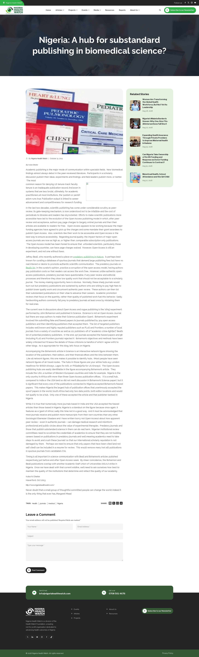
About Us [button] (134, 10)
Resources (109, 10)
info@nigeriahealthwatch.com (54, 593)
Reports (122, 10)
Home (48, 10)
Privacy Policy (167, 653)
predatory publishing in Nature (88, 257)
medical (51, 503)
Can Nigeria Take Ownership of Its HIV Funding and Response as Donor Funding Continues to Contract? (155, 158)
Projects (77, 618)
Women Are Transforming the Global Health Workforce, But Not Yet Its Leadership (154, 103)
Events (76, 609)
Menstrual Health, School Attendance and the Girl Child (155, 175)
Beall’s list (30, 268)
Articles (77, 614)
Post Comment (38, 570)
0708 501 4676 (117, 593)
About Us (112, 609)
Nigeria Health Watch (39, 158)
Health (34, 503)
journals (43, 503)
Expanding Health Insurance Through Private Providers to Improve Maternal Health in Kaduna (155, 139)
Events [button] (85, 10)
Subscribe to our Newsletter (159, 611)
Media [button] (96, 10)
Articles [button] (59, 10)
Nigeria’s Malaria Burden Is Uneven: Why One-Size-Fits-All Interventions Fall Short (155, 121)
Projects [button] (72, 10)
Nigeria (60, 503)
